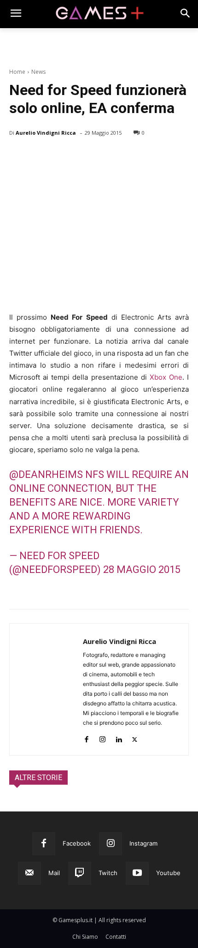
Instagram (143, 843)
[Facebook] (18, 156)
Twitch (108, 872)
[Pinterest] (61, 156)
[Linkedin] (118, 737)
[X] (39, 156)
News (38, 72)
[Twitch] (79, 873)
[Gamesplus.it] (99, 14)
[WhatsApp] (82, 156)
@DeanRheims (46, 474)
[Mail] (29, 873)
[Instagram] (102, 737)
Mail (54, 872)
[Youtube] (137, 873)
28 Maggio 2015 (142, 569)
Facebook (77, 843)
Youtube (168, 872)
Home (17, 72)
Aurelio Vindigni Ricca (46, 132)
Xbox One (166, 377)
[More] (124, 156)
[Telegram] (103, 156)
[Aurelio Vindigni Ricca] (46, 689)
